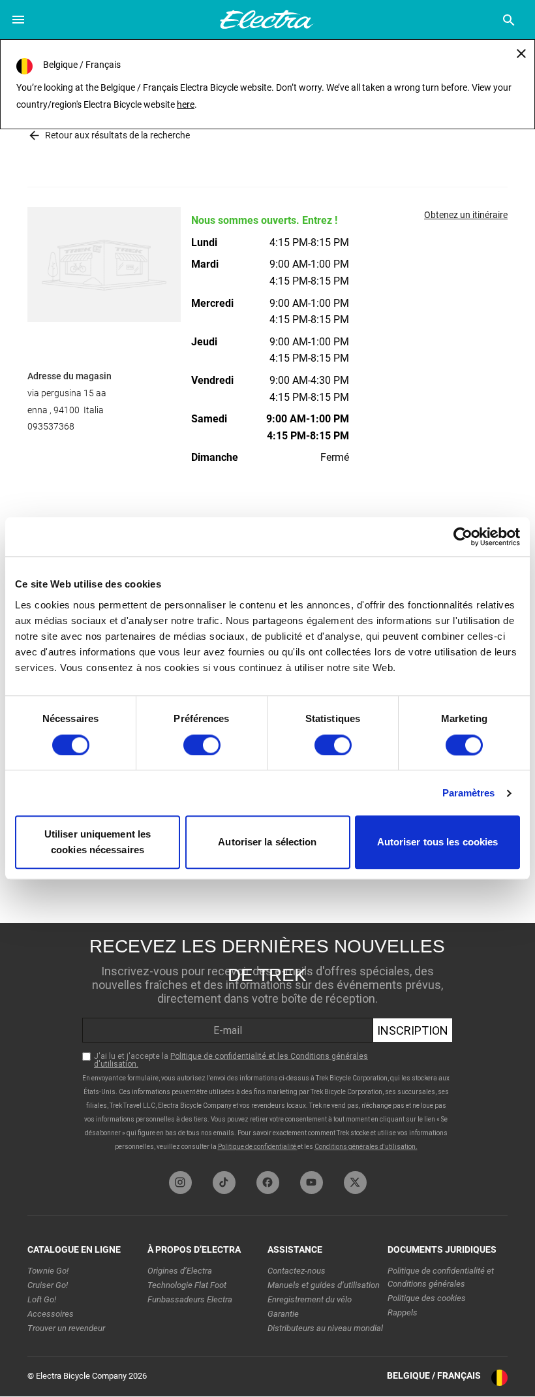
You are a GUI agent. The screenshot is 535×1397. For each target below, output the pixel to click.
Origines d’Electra (179, 1271)
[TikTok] (224, 1182)
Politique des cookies (427, 1298)
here (185, 104)
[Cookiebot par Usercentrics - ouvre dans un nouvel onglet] (463, 536)
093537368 (50, 426)
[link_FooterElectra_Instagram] (180, 1182)
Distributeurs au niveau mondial (325, 1328)
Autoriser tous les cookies (437, 842)
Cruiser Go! (47, 1285)
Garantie (283, 1314)
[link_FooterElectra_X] (355, 1182)
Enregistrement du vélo (310, 1299)
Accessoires (50, 1314)
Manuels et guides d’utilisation (324, 1285)
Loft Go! (41, 1299)
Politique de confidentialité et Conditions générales (441, 1277)
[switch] (202, 744)
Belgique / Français (434, 1375)
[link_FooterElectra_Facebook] (267, 1182)
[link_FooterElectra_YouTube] (311, 1182)
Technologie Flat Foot (186, 1285)
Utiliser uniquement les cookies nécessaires (97, 842)
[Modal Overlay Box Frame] (267, 1044)
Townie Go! (48, 1271)
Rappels (403, 1312)
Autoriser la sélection (267, 842)
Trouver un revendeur (66, 1328)
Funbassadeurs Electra (189, 1299)
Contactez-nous (297, 1271)
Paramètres (468, 792)
